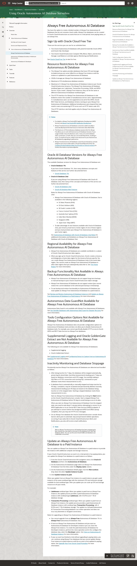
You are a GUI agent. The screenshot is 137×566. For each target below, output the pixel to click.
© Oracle (33, 563)
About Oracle (42, 563)
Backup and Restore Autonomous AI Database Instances (69, 294)
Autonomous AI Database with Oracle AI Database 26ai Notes (74, 235)
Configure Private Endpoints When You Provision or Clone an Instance (75, 145)
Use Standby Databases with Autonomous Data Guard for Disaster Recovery (75, 310)
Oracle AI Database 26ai (63, 187)
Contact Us (51, 563)
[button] (9, 3)
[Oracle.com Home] (4, 3)
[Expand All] (3, 27)
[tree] (24, 52)
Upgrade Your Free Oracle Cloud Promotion (73, 543)
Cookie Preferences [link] (91, 563)
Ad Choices (102, 563)
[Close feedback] (107, 556)
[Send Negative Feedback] (128, 556)
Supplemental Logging (58, 356)
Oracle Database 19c (62, 173)
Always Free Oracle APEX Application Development (76, 123)
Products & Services (62, 563)
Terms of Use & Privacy (77, 563)
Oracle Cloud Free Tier (58, 59)
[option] (124, 26)
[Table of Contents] (2, 22)
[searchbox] (92, 3)
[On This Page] (134, 22)
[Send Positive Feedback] (133, 556)
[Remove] (59, 3)
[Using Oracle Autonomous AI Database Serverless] (2, 32)
